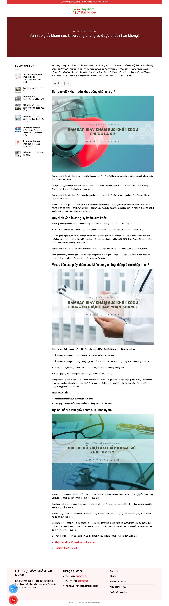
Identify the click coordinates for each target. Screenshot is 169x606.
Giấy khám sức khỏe (88, 31)
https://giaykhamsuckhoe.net (80, 542)
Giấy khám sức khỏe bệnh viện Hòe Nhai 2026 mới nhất (33, 119)
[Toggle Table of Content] (65, 83)
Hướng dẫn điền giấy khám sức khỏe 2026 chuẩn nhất (31, 144)
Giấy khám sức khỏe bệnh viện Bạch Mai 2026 (33, 98)
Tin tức (75, 31)
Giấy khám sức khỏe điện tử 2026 (33, 153)
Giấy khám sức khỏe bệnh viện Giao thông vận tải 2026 (33, 108)
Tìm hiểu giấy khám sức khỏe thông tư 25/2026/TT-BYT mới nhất (32, 78)
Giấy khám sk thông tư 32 (32, 89)
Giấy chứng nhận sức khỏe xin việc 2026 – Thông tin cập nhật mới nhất (32, 131)
